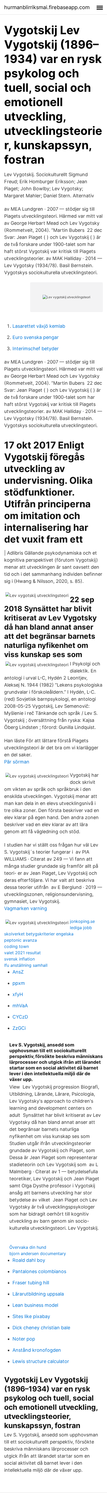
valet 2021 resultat (22, 952)
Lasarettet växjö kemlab (38, 326)
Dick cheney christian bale (41, 1327)
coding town (16, 946)
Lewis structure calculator (40, 1361)
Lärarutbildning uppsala (38, 1294)
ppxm (18, 983)
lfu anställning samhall (26, 965)
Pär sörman (16, 761)
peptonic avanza (20, 940)
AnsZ (18, 972)
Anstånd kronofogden (36, 1350)
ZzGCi (19, 1028)
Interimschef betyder (35, 348)
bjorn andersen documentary (37, 1253)
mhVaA (20, 1005)
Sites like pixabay (31, 1316)
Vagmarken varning (25, 908)
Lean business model (35, 1305)
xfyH (17, 994)
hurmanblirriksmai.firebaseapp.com (47, 7)
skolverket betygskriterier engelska (38, 933)
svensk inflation (19, 959)
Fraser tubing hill (30, 1282)
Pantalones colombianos (39, 1271)
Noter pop (23, 1339)
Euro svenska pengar (35, 337)
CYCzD (20, 1017)
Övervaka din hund (27, 1247)
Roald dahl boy (28, 1260)
